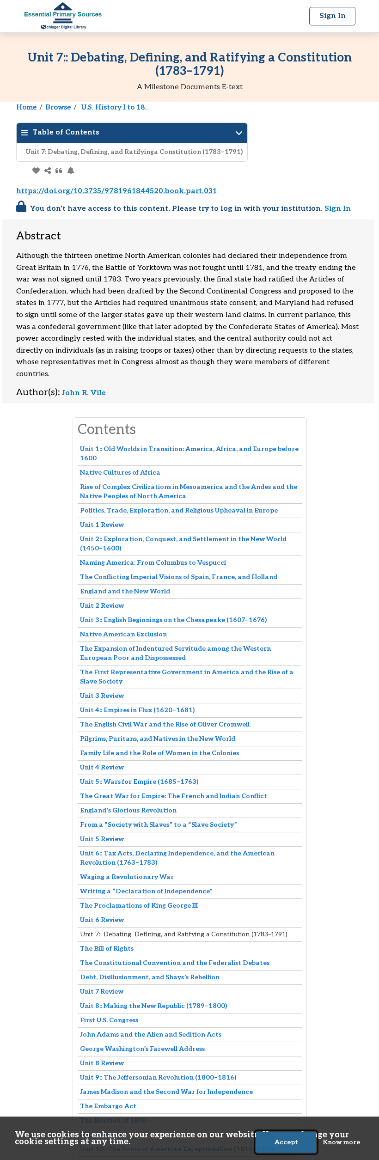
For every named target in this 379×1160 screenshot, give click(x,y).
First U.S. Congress (109, 1020)
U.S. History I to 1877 (117, 107)
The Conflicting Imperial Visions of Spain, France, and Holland (178, 577)
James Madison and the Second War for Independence (166, 1092)
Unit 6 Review (102, 920)
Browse (58, 107)
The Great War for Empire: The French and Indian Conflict (173, 796)
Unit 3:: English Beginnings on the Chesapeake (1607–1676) (173, 620)
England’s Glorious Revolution (128, 810)
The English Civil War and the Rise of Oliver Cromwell (165, 724)
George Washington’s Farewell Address (142, 1049)
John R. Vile (84, 393)
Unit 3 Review (102, 696)
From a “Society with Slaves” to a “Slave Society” (158, 825)
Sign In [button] (332, 16)
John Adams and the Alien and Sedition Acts (150, 1034)
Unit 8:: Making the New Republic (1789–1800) (153, 1006)
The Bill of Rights (107, 948)
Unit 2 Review (102, 606)
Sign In (337, 208)
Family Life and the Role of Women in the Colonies (159, 753)
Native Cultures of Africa (120, 472)
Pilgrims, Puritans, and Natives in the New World (157, 739)
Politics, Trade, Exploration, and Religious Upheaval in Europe (179, 510)
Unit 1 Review (102, 525)
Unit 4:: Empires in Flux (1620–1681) (137, 710)
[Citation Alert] (70, 170)
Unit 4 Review (102, 767)
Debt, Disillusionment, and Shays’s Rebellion (150, 977)
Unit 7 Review (101, 991)
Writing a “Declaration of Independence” (146, 891)
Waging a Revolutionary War (127, 877)
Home (26, 107)
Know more (341, 1142)
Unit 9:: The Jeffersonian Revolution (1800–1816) (158, 1077)
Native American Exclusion (123, 634)
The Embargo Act (108, 1106)
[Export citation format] (59, 170)
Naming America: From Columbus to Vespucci (153, 563)
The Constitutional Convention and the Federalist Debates (174, 963)
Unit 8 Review (102, 1063)
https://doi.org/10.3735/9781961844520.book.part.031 (116, 191)
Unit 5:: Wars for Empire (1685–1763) (139, 782)
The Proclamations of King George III (139, 906)
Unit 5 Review (102, 839)
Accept (286, 1142)
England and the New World (125, 591)
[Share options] (47, 170)
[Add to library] (36, 170)
